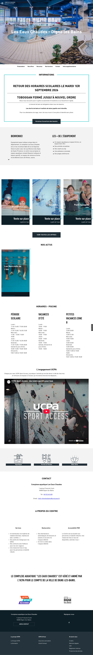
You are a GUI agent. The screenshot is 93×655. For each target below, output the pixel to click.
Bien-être (74, 464)
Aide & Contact (43, 643)
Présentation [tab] (21, 66)
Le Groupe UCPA (15, 641)
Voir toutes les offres (46, 235)
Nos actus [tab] (39, 66)
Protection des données (75, 651)
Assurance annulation (45, 641)
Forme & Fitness (46, 464)
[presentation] (91, 203)
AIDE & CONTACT (24, 624)
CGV (70, 646)
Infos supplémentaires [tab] (69, 66)
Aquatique (18, 464)
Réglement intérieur (75, 648)
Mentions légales (74, 643)
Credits (71, 641)
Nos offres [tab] (31, 66)
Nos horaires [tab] (49, 66)
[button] (2, 3)
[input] (74, 3)
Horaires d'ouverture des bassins (46, 121)
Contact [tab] (57, 66)
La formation (14, 643)
